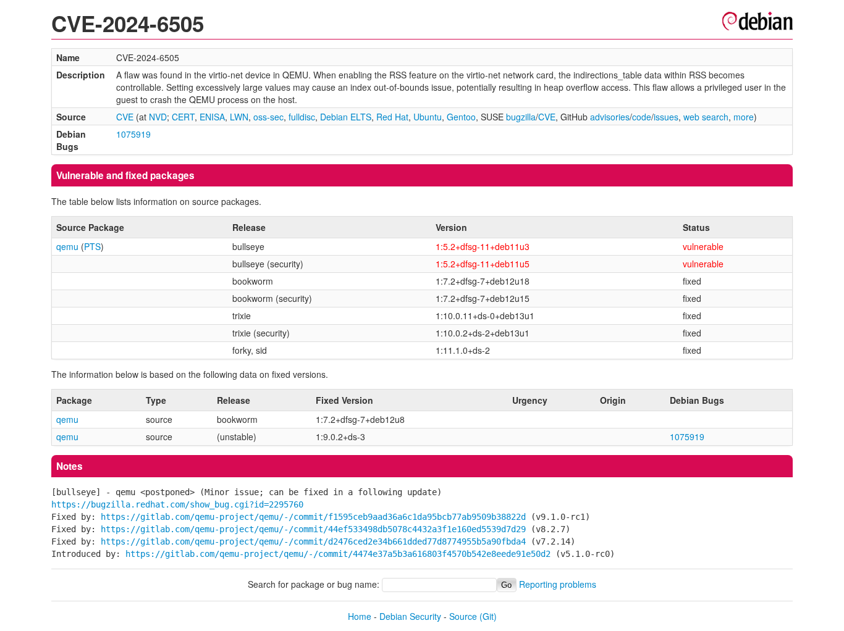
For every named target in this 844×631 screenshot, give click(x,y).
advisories (610, 117)
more (743, 117)
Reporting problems (557, 584)
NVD (158, 117)
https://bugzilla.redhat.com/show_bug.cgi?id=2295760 (177, 504)
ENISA (212, 117)
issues (666, 117)
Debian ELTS (345, 117)
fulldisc (302, 117)
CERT (183, 117)
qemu (67, 246)
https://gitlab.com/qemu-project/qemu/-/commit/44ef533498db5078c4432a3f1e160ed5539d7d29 (313, 529)
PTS (92, 246)
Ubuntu (427, 117)
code (641, 117)
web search (705, 117)
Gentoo (461, 117)
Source (463, 616)
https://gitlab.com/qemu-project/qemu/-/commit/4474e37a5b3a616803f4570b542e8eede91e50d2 (338, 554)
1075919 (133, 134)
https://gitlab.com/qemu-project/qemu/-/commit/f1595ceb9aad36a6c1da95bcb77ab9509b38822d (313, 517)
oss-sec (268, 117)
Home (359, 616)
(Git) (488, 616)
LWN (239, 117)
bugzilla (521, 117)
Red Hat (392, 117)
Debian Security (410, 616)
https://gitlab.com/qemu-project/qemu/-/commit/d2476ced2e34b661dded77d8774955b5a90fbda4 (313, 541)
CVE (124, 117)
